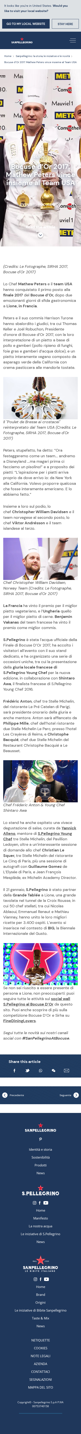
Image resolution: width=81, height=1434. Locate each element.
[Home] (22, 40)
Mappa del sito (40, 1387)
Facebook (40, 1203)
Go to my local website (25, 24)
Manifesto (40, 1218)
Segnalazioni (40, 1379)
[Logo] (40, 1127)
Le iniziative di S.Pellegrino (40, 1234)
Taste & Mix (40, 1318)
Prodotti (41, 1165)
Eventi (26, 204)
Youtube (45, 1203)
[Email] (66, 1070)
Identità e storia (40, 1149)
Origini (40, 1302)
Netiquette (40, 1340)
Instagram (34, 1203)
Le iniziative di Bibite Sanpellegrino (41, 1310)
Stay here (65, 24)
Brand (40, 1294)
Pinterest (40, 1139)
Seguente (65, 1095)
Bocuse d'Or (49, 204)
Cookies (40, 1348)
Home (40, 1210)
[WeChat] (53, 1070)
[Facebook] (14, 1070)
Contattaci (40, 1371)
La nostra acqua (40, 1226)
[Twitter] (27, 1070)
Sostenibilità (41, 1157)
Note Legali (40, 1356)
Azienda (40, 1364)
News (41, 1173)
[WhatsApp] (40, 1070)
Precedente (17, 1095)
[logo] (40, 1190)
